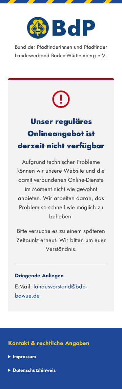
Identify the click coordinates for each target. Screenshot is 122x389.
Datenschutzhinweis (34, 370)
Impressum (24, 356)
